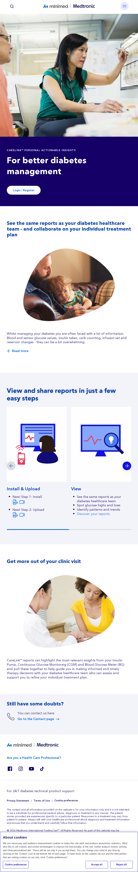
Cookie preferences (66, 800)
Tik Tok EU (42, 769)
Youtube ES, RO (31, 769)
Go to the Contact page (36, 719)
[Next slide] (127, 466)
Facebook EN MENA (10, 769)
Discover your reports (93, 514)
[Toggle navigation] (124, 6)
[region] (69, 852)
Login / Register (23, 190)
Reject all (121, 864)
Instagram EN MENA (20, 769)
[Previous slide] (11, 466)
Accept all (96, 864)
